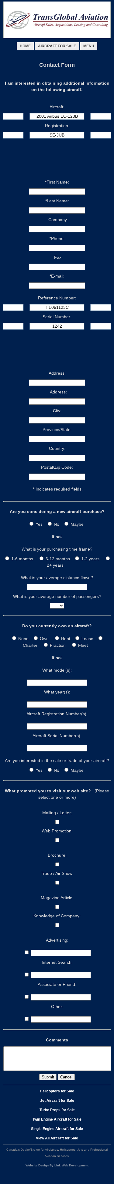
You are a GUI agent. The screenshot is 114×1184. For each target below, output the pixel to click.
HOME (25, 46)
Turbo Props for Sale (57, 1110)
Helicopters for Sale (57, 1091)
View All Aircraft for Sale (57, 1138)
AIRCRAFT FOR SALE (57, 46)
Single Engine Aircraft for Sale (57, 1129)
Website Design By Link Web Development (57, 1165)
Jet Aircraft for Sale (57, 1100)
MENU (88, 46)
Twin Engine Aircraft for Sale (57, 1119)
